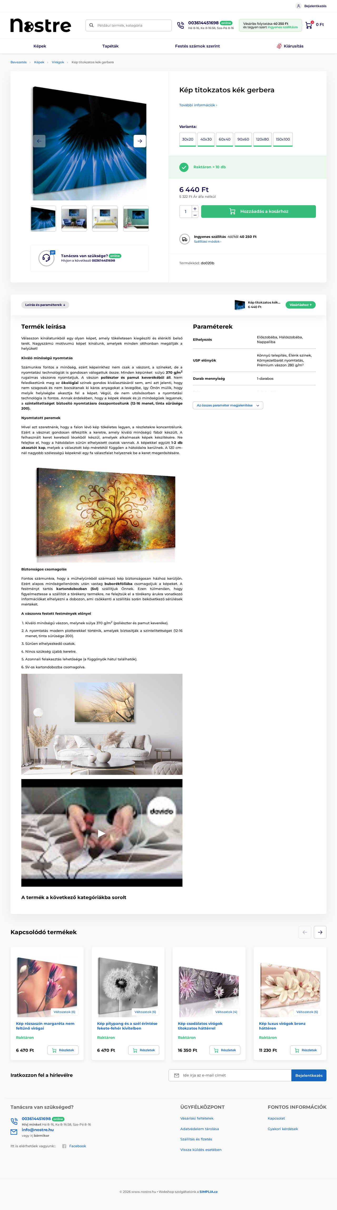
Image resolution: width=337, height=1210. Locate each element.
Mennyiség (186, 211)
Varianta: (188, 126)
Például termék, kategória (119, 25)
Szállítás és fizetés (196, 1139)
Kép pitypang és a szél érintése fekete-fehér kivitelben (127, 1026)
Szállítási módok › (207, 241)
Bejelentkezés (315, 6)
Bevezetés (19, 62)
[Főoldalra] (41, 25)
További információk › (198, 105)
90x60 (243, 139)
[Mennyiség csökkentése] (195, 215)
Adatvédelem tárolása (199, 1129)
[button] (139, 141)
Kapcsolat (276, 1118)
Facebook (77, 1146)
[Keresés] (91, 25)
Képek (39, 62)
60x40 (224, 139)
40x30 (206, 139)
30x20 (187, 139)
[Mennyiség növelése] (195, 208)
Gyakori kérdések (283, 1129)
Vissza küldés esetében (201, 1149)
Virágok (58, 62)
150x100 (283, 139)
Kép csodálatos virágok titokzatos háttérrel (200, 1026)
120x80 (262, 139)
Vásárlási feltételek (197, 1118)
